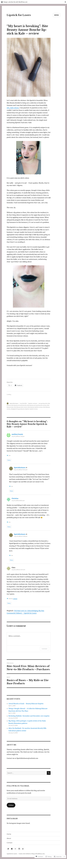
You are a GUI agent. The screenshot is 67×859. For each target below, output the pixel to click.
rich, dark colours (13, 108)
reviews (35, 403)
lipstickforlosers (13, 403)
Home (9, 834)
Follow (11, 805)
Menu (56, 15)
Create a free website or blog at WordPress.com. (32, 854)
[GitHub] (19, 848)
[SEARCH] (49, 773)
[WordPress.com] (22, 848)
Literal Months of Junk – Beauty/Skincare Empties (25, 703)
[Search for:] (27, 773)
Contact (9, 843)
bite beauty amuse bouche (19, 405)
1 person (15, 598)
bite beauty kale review (20, 407)
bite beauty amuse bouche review (36, 405)
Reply (9, 460)
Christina (15, 498)
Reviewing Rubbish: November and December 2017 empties (28, 716)
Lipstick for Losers (19, 15)
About (9, 838)
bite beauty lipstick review (35, 407)
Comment (44, 648)
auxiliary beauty (17, 434)
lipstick (30, 403)
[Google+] (15, 848)
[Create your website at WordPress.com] (33, 2)
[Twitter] (8, 848)
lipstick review (34, 409)
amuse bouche (43, 403)
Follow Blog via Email (18, 786)
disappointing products (17, 409)
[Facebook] (11, 848)
